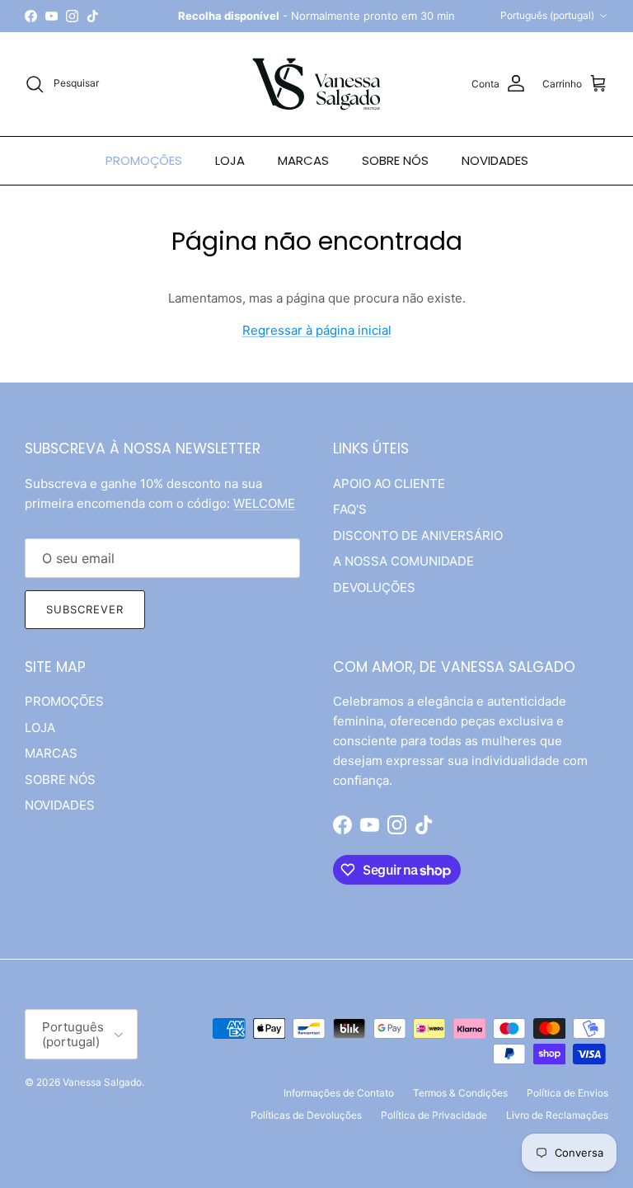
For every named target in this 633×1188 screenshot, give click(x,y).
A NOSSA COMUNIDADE (403, 561)
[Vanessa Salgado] (316, 84)
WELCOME (264, 503)
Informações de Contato (339, 1093)
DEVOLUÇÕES (374, 587)
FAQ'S (350, 509)
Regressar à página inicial (317, 330)
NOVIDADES (495, 160)
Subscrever (85, 609)
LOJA (230, 160)
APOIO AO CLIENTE (389, 483)
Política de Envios (567, 1093)
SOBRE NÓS (395, 160)
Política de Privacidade (434, 1115)
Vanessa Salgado (102, 1082)
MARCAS (303, 160)
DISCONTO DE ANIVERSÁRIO (418, 535)
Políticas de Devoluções (306, 1115)
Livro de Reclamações (557, 1115)
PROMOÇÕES (144, 160)
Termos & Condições (460, 1093)
